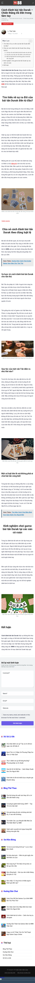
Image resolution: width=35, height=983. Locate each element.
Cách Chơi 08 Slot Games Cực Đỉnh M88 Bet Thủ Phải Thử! (20, 900)
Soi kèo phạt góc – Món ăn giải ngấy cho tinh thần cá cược (20, 856)
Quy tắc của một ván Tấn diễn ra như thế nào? (19, 54)
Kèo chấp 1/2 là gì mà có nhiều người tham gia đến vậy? (19, 882)
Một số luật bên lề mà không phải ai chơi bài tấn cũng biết (18, 57)
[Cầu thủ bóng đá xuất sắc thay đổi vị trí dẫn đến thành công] (3, 796)
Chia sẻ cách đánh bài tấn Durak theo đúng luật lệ (17, 49)
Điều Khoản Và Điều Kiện (23, 972)
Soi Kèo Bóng (10, 840)
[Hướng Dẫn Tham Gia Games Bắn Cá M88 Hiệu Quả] (3, 925)
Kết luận (6, 65)
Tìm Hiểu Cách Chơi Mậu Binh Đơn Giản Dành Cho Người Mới (19, 908)
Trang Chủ (4, 18)
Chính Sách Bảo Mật (10, 972)
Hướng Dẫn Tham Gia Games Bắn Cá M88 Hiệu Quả (20, 925)
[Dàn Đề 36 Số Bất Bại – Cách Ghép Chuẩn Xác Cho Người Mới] (3, 770)
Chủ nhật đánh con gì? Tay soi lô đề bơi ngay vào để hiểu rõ (19, 745)
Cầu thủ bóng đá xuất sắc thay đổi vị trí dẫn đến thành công (19, 796)
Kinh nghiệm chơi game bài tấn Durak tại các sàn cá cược (17, 62)
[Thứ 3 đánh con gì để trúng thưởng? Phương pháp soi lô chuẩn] (3, 762)
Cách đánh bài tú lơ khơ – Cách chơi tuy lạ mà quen (20, 916)
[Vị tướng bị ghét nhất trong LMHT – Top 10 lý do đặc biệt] (3, 805)
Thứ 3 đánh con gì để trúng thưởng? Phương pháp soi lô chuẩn (18, 762)
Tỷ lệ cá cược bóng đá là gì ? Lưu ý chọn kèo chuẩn (19, 848)
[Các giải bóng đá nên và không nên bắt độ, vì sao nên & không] (3, 813)
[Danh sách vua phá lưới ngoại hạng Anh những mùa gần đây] (3, 830)
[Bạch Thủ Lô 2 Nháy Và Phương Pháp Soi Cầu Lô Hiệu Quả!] (3, 753)
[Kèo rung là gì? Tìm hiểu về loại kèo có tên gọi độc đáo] (3, 865)
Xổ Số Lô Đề (9, 736)
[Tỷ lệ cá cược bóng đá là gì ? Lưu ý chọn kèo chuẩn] (3, 848)
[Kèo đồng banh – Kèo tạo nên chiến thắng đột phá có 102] (3, 873)
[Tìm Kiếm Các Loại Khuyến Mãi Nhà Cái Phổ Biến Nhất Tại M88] (3, 822)
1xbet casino (5, 221)
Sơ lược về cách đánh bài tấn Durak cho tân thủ (19, 52)
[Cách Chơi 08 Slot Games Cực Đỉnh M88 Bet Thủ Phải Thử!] (3, 900)
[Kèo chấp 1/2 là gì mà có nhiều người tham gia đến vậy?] (3, 882)
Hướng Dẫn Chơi (7, 23)
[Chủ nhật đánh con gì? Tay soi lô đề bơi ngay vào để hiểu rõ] (3, 745)
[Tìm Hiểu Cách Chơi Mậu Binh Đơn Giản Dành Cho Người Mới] (3, 908)
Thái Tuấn (12, 31)
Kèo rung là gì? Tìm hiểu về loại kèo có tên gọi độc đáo (19, 865)
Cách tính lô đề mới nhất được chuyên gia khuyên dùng (20, 779)
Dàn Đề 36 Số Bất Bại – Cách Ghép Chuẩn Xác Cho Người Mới (20, 770)
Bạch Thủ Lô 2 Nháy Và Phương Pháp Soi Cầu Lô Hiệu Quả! (20, 753)
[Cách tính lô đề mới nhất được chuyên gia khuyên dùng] (3, 779)
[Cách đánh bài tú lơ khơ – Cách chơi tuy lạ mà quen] (3, 916)
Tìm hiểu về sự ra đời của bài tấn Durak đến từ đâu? (17, 45)
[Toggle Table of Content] (29, 41)
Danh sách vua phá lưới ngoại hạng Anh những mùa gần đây (19, 830)
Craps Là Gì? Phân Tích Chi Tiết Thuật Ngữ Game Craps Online (19, 933)
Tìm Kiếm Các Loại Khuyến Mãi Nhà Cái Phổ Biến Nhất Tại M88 (19, 822)
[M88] (17, 3)
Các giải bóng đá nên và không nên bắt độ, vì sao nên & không (19, 813)
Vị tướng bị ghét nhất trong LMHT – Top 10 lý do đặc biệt (19, 805)
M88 (17, 969)
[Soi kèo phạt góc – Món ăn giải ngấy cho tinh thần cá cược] (3, 856)
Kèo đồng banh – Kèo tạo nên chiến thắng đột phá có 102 (20, 873)
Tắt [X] (2, 977)
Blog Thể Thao (10, 788)
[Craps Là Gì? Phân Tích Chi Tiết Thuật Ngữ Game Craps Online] (3, 933)
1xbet (26, 969)
